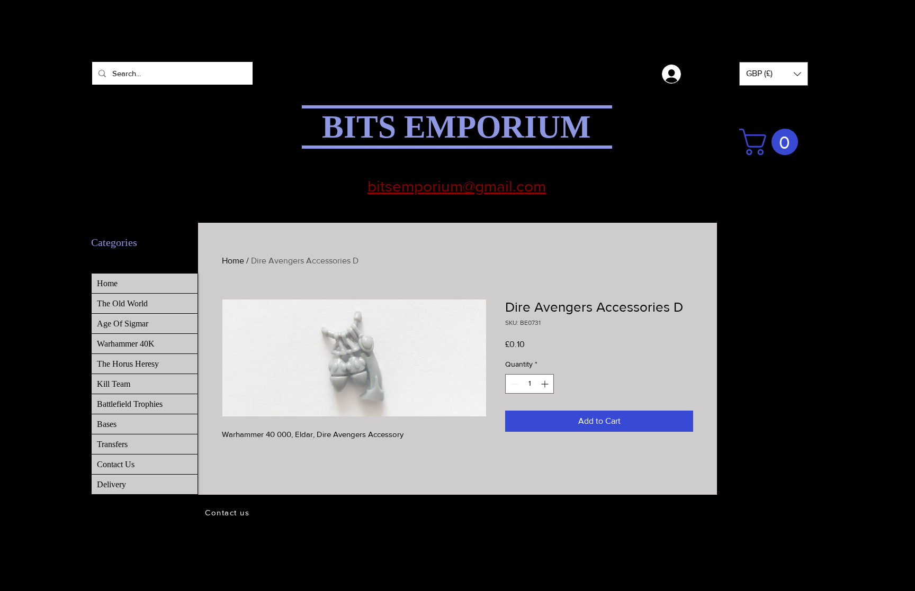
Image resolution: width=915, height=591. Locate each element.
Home (233, 260)
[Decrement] (513, 384)
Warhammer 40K (126, 343)
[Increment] (545, 384)
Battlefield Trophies (130, 403)
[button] (773, 74)
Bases (106, 424)
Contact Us (115, 464)
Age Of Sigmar (122, 323)
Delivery (111, 484)
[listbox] (773, 74)
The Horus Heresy (128, 363)
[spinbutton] (529, 384)
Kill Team (113, 383)
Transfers (112, 444)
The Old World (122, 303)
